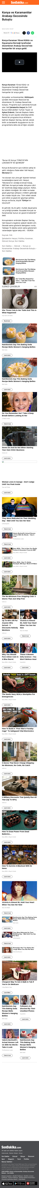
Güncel (14, 1156)
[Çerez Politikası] (13, 1177)
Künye (20, 1153)
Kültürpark (29, 97)
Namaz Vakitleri (7, 1162)
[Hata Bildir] (22, 1179)
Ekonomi (31, 1156)
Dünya (22, 1156)
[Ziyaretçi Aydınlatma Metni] (9, 1179)
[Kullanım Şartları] (7, 1176)
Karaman (11, 85)
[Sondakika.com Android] (19, 1183)
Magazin (11, 1159)
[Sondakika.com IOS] (7, 1183)
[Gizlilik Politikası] (18, 1176)
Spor (3, 1159)
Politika (26, 1159)
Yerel (19, 1159)
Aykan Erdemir (8, 112)
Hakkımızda (5, 1153)
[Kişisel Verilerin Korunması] (26, 1177)
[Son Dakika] (19, 2)
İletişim (16, 1153)
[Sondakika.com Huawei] (31, 1183)
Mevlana (5, 173)
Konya (4, 85)
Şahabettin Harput (17, 107)
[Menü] (3, 2)
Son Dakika (5, 1156)
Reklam (11, 1153)
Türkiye (25, 200)
